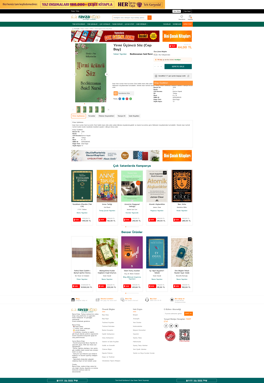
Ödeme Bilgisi (107, 349)
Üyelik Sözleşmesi (108, 334)
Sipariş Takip (137, 338)
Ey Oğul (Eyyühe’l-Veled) (157, 272)
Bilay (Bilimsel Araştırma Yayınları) (132, 278)
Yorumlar (91, 116)
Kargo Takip (75, 11)
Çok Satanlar (105, 24)
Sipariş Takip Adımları (140, 345)
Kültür (91, 28)
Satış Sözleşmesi (108, 338)
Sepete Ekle (178, 66)
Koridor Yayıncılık (132, 213)
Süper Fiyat (187, 24)
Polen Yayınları (82, 279)
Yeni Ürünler (137, 322)
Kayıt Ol (188, 313)
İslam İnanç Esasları (132, 271)
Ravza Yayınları (107, 279)
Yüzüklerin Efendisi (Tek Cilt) (82, 205)
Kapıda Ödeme (107, 353)
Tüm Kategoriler (78, 24)
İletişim (135, 315)
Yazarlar (167, 24)
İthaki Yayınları (182, 211)
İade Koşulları (134, 116)
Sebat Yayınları (120, 54)
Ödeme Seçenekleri (106, 116)
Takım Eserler (117, 24)
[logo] (85, 17)
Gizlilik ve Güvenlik (108, 345)
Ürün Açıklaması (78, 116)
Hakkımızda (137, 342)
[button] (84, 103)
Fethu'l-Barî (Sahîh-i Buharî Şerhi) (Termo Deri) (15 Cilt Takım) (82, 272)
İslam (86, 28)
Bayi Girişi (105, 315)
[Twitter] (171, 326)
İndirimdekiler (137, 326)
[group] (90, 72)
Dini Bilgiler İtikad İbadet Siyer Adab (181, 272)
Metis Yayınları (82, 213)
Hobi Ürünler (141, 24)
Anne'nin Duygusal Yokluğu (132, 205)
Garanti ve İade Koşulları (110, 342)
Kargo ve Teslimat (108, 357)
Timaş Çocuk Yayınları (107, 211)
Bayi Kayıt (105, 319)
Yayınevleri (177, 24)
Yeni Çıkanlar (92, 24)
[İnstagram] (176, 326)
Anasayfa (76, 28)
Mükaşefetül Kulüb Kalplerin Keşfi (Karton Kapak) (107, 272)
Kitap (82, 28)
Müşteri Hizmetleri (139, 330)
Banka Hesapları (107, 330)
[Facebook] (166, 326)
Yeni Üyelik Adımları (139, 349)
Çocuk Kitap (129, 24)
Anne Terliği (107, 204)
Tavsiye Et (121, 116)
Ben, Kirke (182, 204)
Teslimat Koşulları (108, 322)
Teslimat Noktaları (108, 326)
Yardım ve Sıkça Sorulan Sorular (144, 353)
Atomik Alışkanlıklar (157, 204)
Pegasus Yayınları (156, 211)
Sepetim (136, 334)
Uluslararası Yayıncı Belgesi (111, 361)
